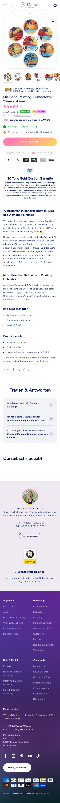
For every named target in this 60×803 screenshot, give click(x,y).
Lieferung (37, 617)
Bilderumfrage (40, 699)
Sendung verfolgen (42, 622)
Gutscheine (38, 633)
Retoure (37, 639)
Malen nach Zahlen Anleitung (12, 682)
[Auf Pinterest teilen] (24, 369)
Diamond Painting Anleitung (12, 673)
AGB (5, 611)
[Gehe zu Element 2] (17, 77)
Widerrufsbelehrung (13, 622)
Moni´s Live (39, 666)
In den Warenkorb (30, 141)
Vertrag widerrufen (17, 767)
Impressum (8, 606)
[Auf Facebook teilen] (13, 369)
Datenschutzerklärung (14, 617)
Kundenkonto (40, 606)
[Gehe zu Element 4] (38, 77)
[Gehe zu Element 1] (7, 77)
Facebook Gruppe (42, 682)
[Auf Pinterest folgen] (22, 756)
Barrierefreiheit (10, 633)
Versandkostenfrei (23, 115)
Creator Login (40, 693)
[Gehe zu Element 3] (28, 77)
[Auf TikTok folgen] (38, 756)
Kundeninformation (12, 628)
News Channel (40, 671)
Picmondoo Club (41, 628)
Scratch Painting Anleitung (11, 691)
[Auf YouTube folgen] (30, 756)
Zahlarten (38, 650)
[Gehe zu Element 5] (48, 77)
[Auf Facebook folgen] (5, 756)
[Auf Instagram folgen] (13, 756)
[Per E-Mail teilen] (29, 369)
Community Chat (41, 677)
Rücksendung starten (43, 644)
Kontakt (7, 666)
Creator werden (41, 688)
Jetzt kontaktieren (30, 536)
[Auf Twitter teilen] (18, 369)
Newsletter (38, 611)
